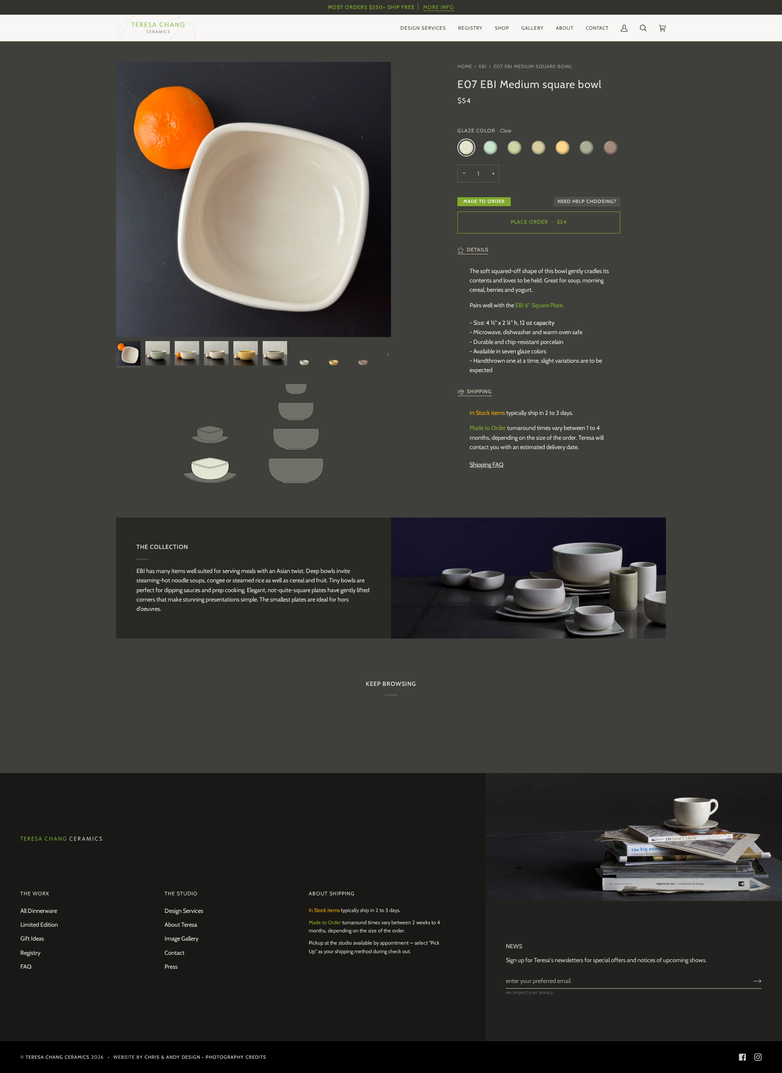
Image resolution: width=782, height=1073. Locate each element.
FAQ (25, 966)
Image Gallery (181, 938)
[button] (423, 28)
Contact (175, 952)
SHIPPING (479, 391)
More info (438, 7)
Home (464, 66)
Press (171, 966)
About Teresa (181, 924)
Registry (30, 952)
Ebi (483, 66)
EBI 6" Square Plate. (539, 305)
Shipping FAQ (486, 464)
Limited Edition (39, 924)
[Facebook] (742, 1057)
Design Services (184, 910)
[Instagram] (758, 1057)
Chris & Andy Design (172, 1057)
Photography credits (236, 1057)
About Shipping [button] (332, 893)
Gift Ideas (32, 938)
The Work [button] (34, 893)
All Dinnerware (38, 910)
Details (477, 250)
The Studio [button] (181, 893)
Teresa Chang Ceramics (58, 1057)
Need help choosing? (587, 201)
